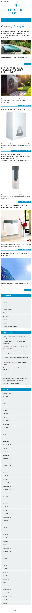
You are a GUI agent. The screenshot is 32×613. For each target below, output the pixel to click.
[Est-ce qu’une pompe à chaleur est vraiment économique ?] (16, 95)
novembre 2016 (7, 462)
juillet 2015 (5, 500)
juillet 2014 (5, 524)
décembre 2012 (7, 586)
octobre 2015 (6, 493)
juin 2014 (5, 527)
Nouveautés (27, 150)
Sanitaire (5, 319)
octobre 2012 (6, 592)
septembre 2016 (7, 465)
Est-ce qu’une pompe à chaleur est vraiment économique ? (12, 70)
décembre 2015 (7, 486)
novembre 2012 (7, 589)
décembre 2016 (7, 458)
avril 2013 (5, 572)
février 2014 (6, 541)
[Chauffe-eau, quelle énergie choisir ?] (16, 280)
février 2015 (6, 513)
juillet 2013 (5, 562)
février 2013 (6, 579)
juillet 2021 (5, 427)
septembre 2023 (7, 393)
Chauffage (22, 105)
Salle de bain (6, 316)
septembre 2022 (7, 410)
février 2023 (6, 400)
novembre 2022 (7, 407)
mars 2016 (5, 479)
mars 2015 (5, 510)
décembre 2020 (7, 444)
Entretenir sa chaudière (13, 109)
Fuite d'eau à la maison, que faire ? (11, 383)
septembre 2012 (7, 596)
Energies (27, 64)
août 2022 (5, 413)
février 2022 (6, 420)
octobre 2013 (6, 555)
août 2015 (5, 496)
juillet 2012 (5, 599)
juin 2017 (5, 448)
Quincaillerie (6, 312)
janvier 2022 (6, 424)
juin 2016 (5, 469)
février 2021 (6, 441)
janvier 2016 (6, 482)
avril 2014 (5, 534)
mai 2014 (5, 531)
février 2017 (6, 455)
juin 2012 (5, 603)
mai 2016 (5, 472)
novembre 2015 (7, 489)
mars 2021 (5, 438)
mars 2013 (5, 575)
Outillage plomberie (8, 309)
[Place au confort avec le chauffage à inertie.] (16, 241)
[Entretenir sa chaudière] (16, 140)
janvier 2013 (6, 582)
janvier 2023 (6, 403)
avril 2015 (5, 506)
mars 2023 (5, 396)
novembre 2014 (7, 517)
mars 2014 (5, 537)
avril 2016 (5, 475)
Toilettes (5, 323)
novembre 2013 (7, 551)
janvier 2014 (6, 544)
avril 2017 (5, 451)
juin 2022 (5, 417)
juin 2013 (5, 565)
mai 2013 (5, 568)
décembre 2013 (7, 548)
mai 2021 (5, 434)
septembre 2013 (7, 558)
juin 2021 (5, 431)
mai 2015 (5, 503)
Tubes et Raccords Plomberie (10, 326)
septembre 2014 (7, 520)
